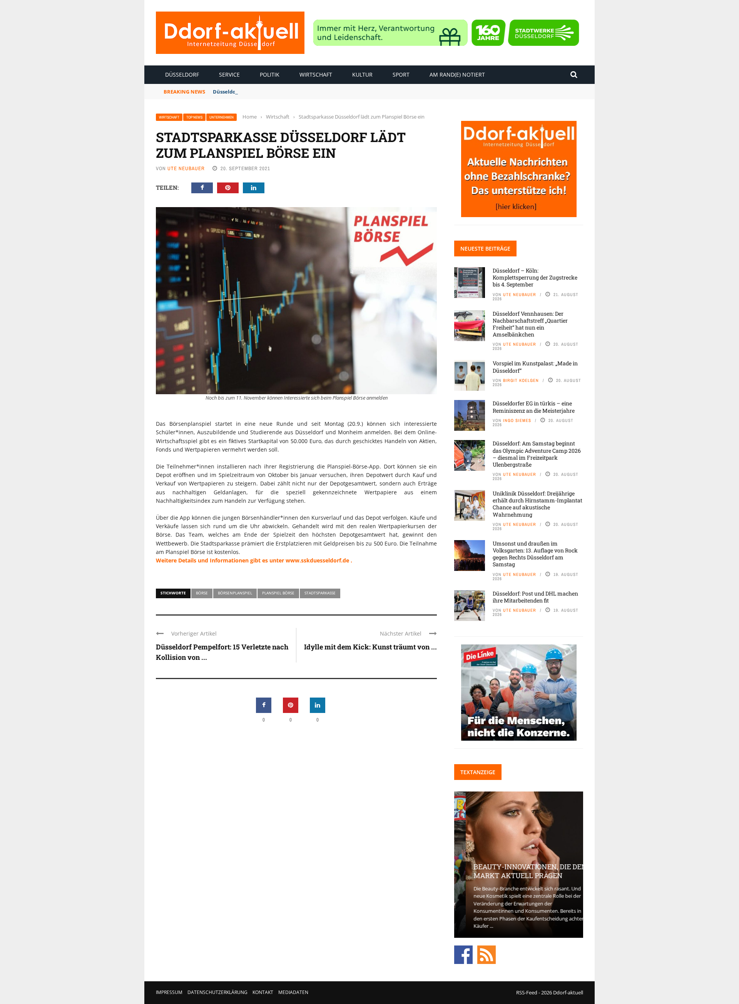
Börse (202, 593)
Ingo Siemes (517, 420)
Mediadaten (293, 992)
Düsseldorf (182, 74)
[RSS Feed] (486, 953)
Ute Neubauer (186, 168)
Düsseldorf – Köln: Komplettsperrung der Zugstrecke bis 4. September (535, 277)
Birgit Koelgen (521, 380)
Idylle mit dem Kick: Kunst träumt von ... (370, 646)
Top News (194, 117)
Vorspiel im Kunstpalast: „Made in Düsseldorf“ (535, 367)
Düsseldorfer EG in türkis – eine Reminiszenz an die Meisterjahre (534, 407)
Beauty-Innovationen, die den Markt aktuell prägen (518, 871)
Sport (401, 74)
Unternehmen (221, 117)
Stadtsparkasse (320, 593)
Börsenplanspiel (235, 593)
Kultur (362, 74)
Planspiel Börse (278, 593)
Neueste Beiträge (485, 248)
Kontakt (262, 992)
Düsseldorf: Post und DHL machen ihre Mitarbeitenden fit (535, 597)
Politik (269, 74)
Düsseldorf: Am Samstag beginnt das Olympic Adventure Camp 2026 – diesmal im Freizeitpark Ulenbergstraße (537, 454)
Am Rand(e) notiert (457, 74)
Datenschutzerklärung (217, 992)
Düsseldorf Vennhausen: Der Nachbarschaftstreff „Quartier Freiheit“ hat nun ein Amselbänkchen (530, 324)
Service (229, 74)
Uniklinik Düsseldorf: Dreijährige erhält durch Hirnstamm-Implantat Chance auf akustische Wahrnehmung (537, 504)
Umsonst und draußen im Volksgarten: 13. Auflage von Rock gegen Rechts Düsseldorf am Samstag (535, 554)
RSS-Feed (526, 992)
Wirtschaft (315, 74)
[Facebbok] (463, 953)
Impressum (169, 992)
